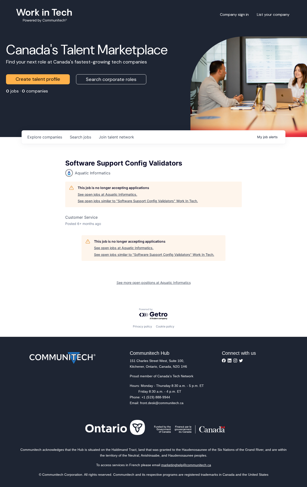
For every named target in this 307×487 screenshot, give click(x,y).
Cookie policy (165, 326)
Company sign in (234, 14)
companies (44, 137)
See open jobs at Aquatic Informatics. (107, 194)
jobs (80, 137)
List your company (273, 14)
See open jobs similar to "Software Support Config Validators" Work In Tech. (138, 201)
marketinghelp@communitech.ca (186, 465)
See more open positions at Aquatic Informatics (154, 283)
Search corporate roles (111, 79)
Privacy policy (142, 326)
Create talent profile (38, 79)
